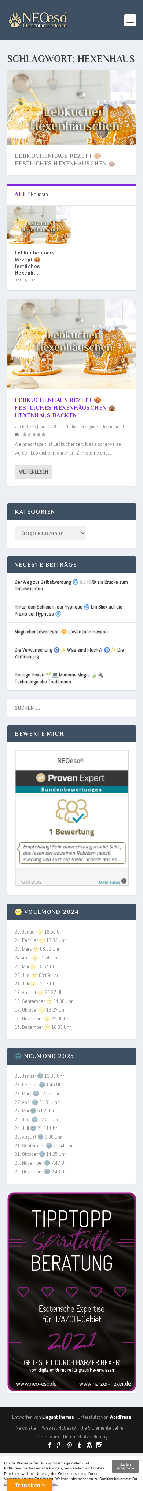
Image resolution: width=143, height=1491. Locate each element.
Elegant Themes (58, 1417)
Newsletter (27, 1428)
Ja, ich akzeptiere (125, 1466)
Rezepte (110, 426)
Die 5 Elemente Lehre (102, 1428)
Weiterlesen (33, 471)
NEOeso (29, 426)
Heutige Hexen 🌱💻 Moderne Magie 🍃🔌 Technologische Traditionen (59, 678)
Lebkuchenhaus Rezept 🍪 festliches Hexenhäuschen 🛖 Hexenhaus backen (65, 408)
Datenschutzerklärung (85, 1436)
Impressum (47, 1436)
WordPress (120, 1417)
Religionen (91, 426)
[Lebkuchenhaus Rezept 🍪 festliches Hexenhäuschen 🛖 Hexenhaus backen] (39, 225)
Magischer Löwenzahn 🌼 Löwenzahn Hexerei (61, 631)
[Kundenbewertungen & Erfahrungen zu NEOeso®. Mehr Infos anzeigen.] (72, 884)
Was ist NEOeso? (59, 1428)
